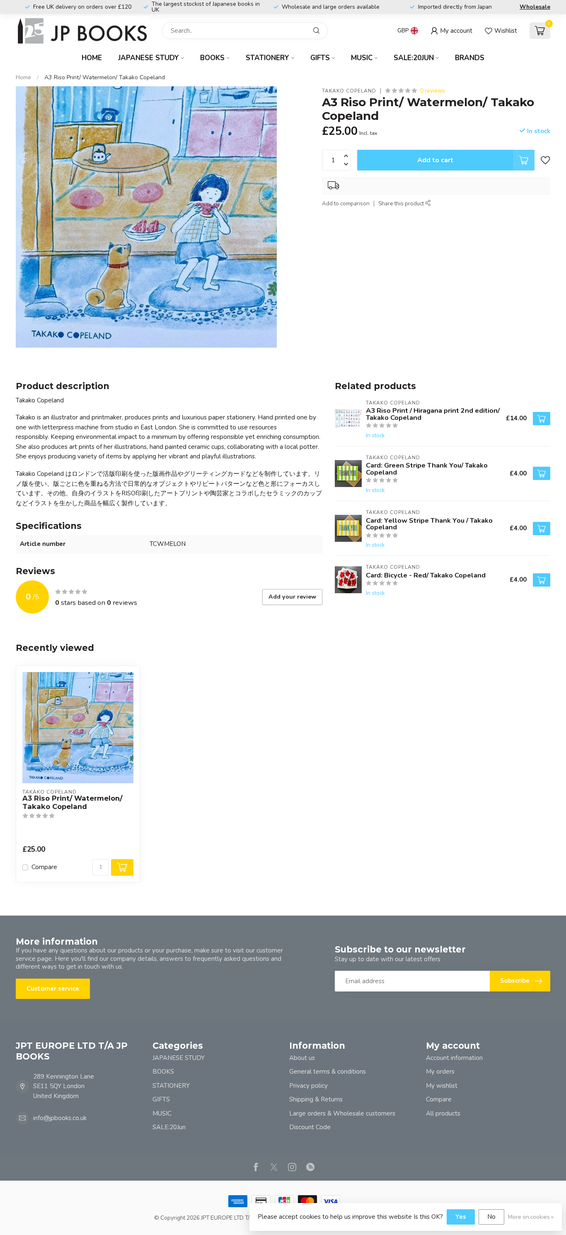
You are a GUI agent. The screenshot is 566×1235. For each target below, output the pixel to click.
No (491, 1217)
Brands (469, 58)
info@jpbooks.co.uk (60, 1118)
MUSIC (361, 58)
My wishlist (441, 1086)
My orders (440, 1071)
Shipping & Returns (316, 1099)
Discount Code (310, 1127)
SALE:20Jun (414, 58)
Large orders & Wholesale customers (342, 1113)
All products (443, 1113)
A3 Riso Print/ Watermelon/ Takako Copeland (104, 77)
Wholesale (535, 7)
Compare (44, 867)
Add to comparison (346, 203)
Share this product (401, 203)
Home (92, 58)
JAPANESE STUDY (148, 58)
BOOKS (212, 58)
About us (302, 1058)
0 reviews (432, 91)
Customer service (53, 988)
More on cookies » (531, 1217)
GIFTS (320, 58)
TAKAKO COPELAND (349, 90)
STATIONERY (267, 58)
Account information (454, 1058)
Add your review (292, 597)
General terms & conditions (327, 1071)
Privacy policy (308, 1086)
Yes (460, 1217)
